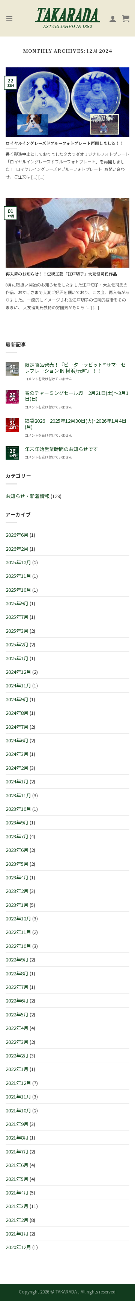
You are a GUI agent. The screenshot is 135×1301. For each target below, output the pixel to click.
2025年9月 (17, 603)
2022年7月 (17, 986)
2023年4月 (17, 877)
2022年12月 (18, 918)
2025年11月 (18, 575)
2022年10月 (18, 945)
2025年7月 (17, 616)
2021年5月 (17, 1178)
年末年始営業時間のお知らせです (61, 449)
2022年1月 (17, 1068)
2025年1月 (17, 658)
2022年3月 (17, 1041)
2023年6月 (17, 849)
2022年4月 (17, 1027)
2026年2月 (17, 548)
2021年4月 (17, 1192)
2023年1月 (17, 904)
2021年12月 (18, 1082)
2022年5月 (17, 1014)
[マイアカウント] (113, 18)
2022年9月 (17, 959)
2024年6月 (17, 740)
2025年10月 (18, 589)
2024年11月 (18, 685)
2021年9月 (17, 1123)
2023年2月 (17, 890)
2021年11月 (18, 1096)
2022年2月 (17, 1055)
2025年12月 (18, 562)
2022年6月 (17, 1000)
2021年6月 (17, 1164)
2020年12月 (18, 1247)
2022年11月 (18, 931)
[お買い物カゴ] (125, 18)
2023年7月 (17, 836)
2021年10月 (18, 1110)
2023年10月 (18, 808)
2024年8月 (17, 712)
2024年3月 (17, 753)
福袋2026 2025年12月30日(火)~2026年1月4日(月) (75, 424)
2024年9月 (17, 699)
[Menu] (9, 18)
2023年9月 (17, 822)
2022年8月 (17, 973)
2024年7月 (17, 726)
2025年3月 (17, 630)
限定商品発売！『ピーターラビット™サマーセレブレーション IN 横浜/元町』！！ (75, 367)
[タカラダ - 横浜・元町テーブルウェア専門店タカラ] (67, 18)
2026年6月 (17, 534)
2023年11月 (18, 795)
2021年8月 (17, 1137)
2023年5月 (17, 863)
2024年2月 (17, 767)
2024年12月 (18, 671)
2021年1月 (17, 1233)
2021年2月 (17, 1219)
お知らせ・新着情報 (28, 496)
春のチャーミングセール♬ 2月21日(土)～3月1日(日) (77, 396)
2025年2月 (17, 644)
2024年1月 (17, 781)
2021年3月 (17, 1206)
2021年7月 (17, 1151)
